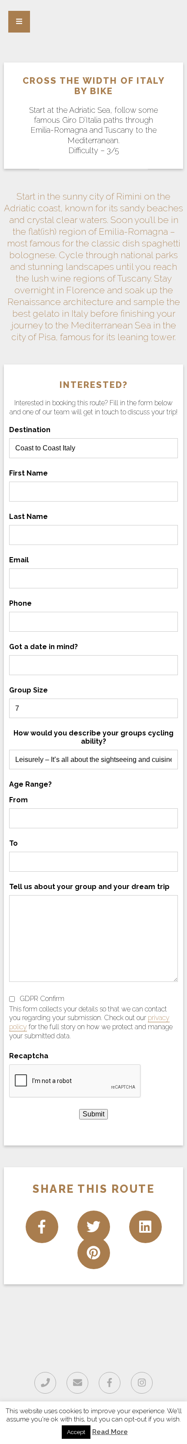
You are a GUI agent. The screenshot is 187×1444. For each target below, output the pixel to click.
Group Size (28, 690)
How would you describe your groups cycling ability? (93, 737)
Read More (110, 1432)
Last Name (28, 516)
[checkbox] (12, 999)
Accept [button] (76, 1432)
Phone (20, 603)
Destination (29, 430)
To (13, 843)
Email (19, 560)
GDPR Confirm (42, 998)
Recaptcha (28, 1056)
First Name (28, 473)
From (18, 800)
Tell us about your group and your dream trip (89, 887)
